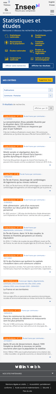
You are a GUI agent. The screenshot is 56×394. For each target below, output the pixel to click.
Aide (5, 2)
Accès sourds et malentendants (27, 387)
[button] (50, 137)
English (52, 2)
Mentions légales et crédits (16, 384)
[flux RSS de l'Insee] (39, 368)
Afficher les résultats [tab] (41, 65)
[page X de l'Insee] (28, 368)
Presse (52, 5)
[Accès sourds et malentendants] (9, 2)
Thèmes (7, 5)
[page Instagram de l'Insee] (20, 368)
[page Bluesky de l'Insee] (16, 368)
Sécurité (46, 387)
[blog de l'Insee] (35, 368)
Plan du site (27, 391)
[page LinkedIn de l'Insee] (24, 368)
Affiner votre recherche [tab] (15, 65)
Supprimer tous (45, 80)
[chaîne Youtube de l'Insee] (31, 368)
